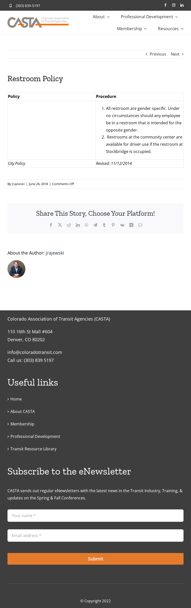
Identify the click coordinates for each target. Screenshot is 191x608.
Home (16, 399)
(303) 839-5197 (28, 5)
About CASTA (22, 411)
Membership (22, 424)
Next (175, 54)
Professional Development (35, 436)
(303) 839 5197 (39, 360)
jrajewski (18, 184)
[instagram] (173, 5)
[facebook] (165, 5)
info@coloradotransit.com (34, 352)
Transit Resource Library (33, 449)
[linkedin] (182, 5)
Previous (158, 54)
